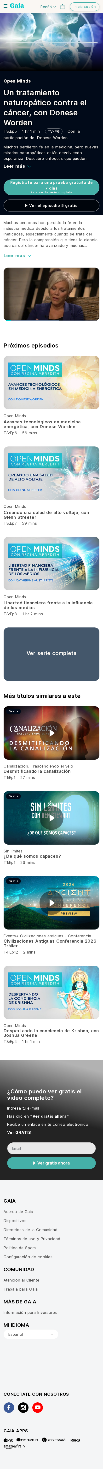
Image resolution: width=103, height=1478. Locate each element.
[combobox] (31, 1334)
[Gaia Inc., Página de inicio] (17, 6)
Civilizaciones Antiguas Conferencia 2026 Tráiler (50, 943)
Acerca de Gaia (18, 1211)
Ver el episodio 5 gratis (53, 205)
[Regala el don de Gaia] (62, 6)
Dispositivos (15, 1220)
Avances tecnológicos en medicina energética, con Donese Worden (42, 424)
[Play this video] (51, 733)
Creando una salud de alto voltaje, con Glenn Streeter (46, 515)
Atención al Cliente (22, 1280)
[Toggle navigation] (5, 6)
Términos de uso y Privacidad (32, 1238)
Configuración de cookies (28, 1256)
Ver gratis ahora (53, 1162)
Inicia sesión (85, 7)
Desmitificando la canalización (37, 771)
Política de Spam (20, 1247)
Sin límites (13, 851)
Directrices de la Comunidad (30, 1229)
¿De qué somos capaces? (32, 856)
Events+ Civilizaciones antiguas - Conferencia (47, 936)
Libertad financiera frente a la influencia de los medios (48, 605)
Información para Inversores (30, 1312)
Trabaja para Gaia (21, 1289)
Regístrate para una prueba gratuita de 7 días (51, 187)
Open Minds (17, 80)
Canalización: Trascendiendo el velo (38, 766)
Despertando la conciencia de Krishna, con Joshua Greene (51, 1033)
